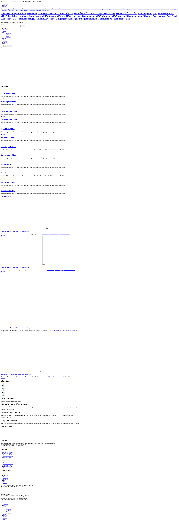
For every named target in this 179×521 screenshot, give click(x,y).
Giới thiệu (5, 29)
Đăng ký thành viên (7, 457)
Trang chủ (5, 28)
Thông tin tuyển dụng (8, 456)
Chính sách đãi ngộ (7, 454)
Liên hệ (5, 43)
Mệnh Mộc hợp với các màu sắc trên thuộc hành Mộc (16, 374)
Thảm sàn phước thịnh (9, 111)
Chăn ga (5, 39)
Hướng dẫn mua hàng (8, 452)
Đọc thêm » (56, 234)
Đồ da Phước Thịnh (8, 129)
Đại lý (4, 480)
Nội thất (5, 41)
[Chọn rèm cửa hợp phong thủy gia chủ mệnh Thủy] (36, 325)
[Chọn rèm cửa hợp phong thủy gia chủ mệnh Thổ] (23, 228)
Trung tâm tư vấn (7, 465)
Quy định (5, 478)
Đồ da (4, 38)
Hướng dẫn (5, 479)
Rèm (4, 32)
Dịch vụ (5, 5)
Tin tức (7, 36)
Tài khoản (5, 4)
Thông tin (5, 475)
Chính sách (5, 476)
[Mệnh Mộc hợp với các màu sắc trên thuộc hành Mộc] (20, 371)
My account (8, 37)
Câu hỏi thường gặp (7, 466)
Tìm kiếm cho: (4, 26)
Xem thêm (3, 98)
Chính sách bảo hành (8, 464)
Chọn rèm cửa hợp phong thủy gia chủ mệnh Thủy (15, 327)
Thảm (4, 31)
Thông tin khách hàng (8, 453)
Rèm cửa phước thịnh (8, 93)
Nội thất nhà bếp (6, 164)
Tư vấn (5, 42)
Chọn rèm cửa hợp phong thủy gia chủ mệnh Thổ (15, 231)
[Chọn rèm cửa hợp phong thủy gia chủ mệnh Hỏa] (22, 264)
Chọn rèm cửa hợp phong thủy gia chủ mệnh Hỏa (15, 267)
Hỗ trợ (4, 6)
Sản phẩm (8, 33)
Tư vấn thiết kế (6, 196)
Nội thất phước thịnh (8, 182)
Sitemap (5, 483)
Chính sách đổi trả (7, 467)
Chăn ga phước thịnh (8, 147)
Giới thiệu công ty (7, 462)
